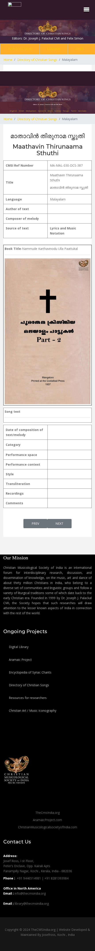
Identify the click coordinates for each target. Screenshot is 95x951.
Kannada (82, 111)
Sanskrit (42, 111)
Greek (50, 111)
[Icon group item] (7, 913)
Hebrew (57, 111)
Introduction (20, 49)
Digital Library (18, 647)
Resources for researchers (27, 698)
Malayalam (31, 111)
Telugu (66, 111)
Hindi (79, 49)
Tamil (73, 111)
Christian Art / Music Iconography (32, 710)
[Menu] (86, 9)
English (53, 49)
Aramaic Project (20, 659)
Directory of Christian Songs (28, 685)
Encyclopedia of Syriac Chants (29, 672)
